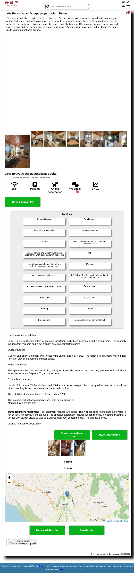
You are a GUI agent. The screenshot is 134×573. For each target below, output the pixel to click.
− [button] (9, 482)
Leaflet (109, 520)
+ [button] (9, 477)
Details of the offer (47, 530)
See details (86, 530)
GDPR (62, 569)
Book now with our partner (72, 435)
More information (109, 435)
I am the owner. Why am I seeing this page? (22, 542)
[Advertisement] (18, 84)
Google (42, 566)
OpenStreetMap (122, 520)
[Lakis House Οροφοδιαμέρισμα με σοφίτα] (17, 152)
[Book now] (128, 13)
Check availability (23, 202)
